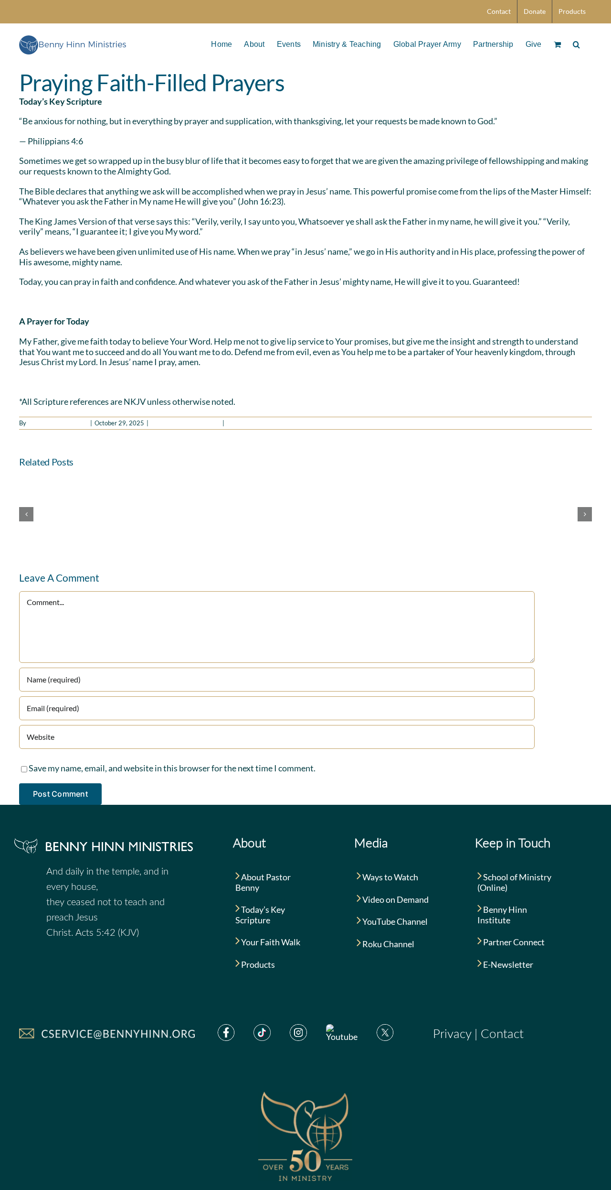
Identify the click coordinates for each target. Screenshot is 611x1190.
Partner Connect (513, 942)
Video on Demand (395, 899)
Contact (502, 1034)
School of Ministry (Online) (514, 882)
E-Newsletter (507, 964)
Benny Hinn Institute (502, 914)
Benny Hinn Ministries (58, 423)
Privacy (452, 1034)
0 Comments (244, 423)
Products (257, 964)
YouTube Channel (394, 921)
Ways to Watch (389, 877)
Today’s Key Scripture (260, 914)
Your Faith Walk (270, 942)
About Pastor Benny (263, 882)
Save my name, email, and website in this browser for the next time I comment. (172, 768)
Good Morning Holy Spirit (185, 423)
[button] (576, 43)
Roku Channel (387, 944)
